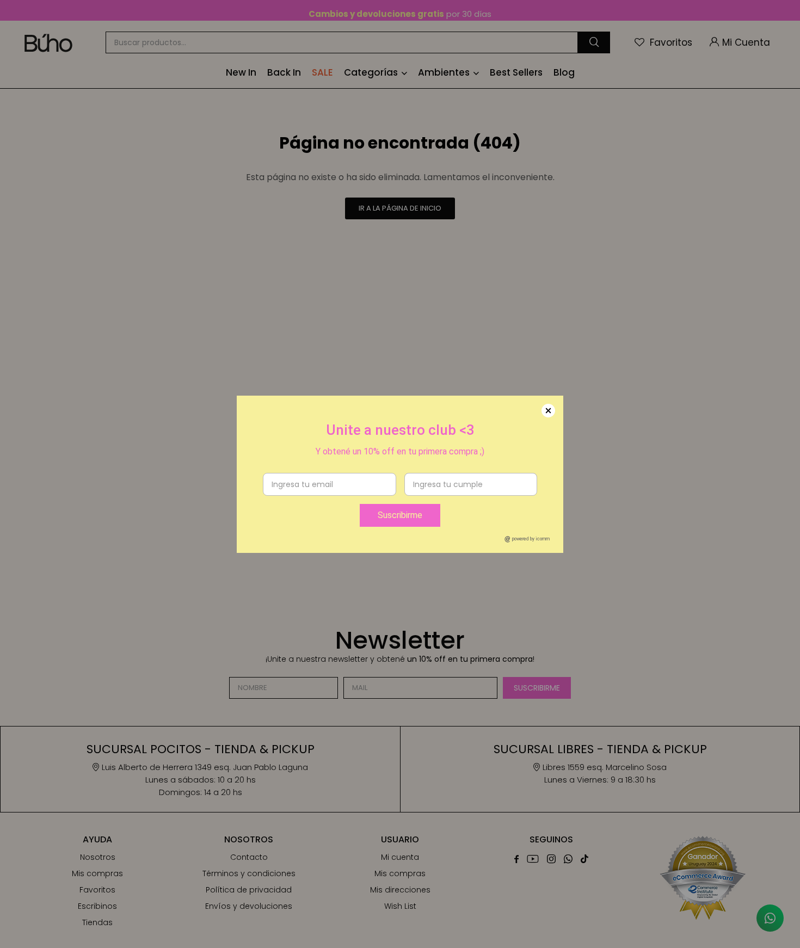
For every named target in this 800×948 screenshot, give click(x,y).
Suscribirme (400, 515)
